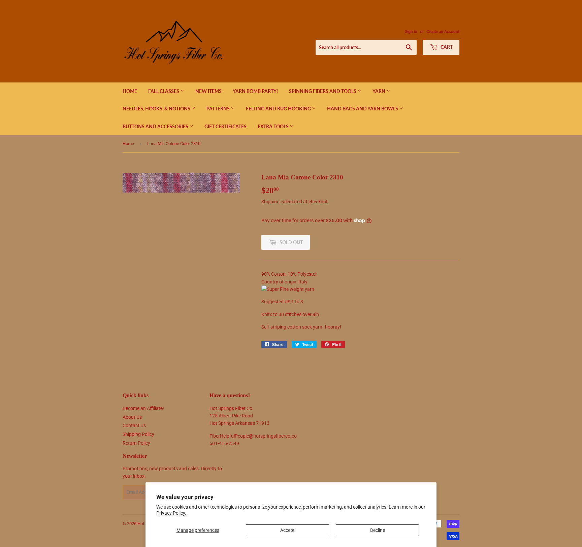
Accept (287, 530)
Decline (377, 530)
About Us (132, 417)
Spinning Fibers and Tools (323, 91)
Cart (446, 47)
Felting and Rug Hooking (279, 108)
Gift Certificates (225, 126)
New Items (208, 91)
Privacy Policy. (171, 513)
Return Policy (136, 443)
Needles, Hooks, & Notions (157, 108)
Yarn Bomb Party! (255, 91)
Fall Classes (164, 91)
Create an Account (442, 31)
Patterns (218, 108)
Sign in (411, 31)
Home (130, 91)
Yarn (379, 91)
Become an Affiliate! (143, 408)
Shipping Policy (138, 434)
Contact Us (134, 425)
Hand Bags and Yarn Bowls (363, 108)
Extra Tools (274, 126)
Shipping (270, 201)
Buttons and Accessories (156, 126)
